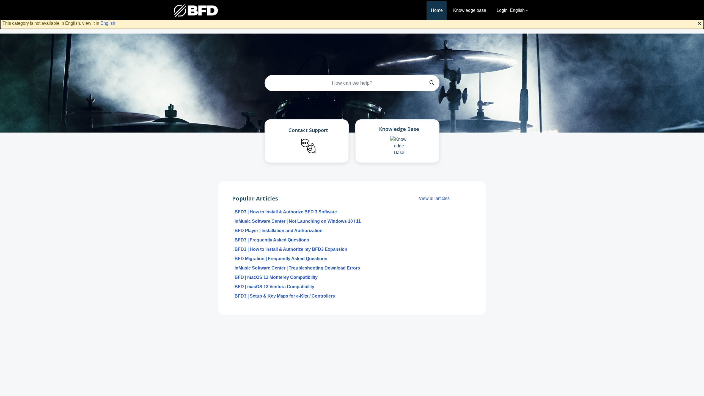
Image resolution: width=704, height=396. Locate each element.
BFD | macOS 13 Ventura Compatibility (274, 286)
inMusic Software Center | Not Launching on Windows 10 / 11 (298, 221)
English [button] (517, 10)
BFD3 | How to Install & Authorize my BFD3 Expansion (291, 249)
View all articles (434, 198)
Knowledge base (469, 10)
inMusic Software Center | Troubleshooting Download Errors (297, 268)
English (107, 23)
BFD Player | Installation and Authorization (279, 230)
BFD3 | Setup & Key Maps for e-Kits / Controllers (285, 296)
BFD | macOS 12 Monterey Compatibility (276, 277)
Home (437, 10)
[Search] (431, 83)
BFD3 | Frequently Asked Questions (272, 240)
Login (502, 10)
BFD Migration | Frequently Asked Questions (281, 258)
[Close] (699, 23)
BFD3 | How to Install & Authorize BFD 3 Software (286, 212)
